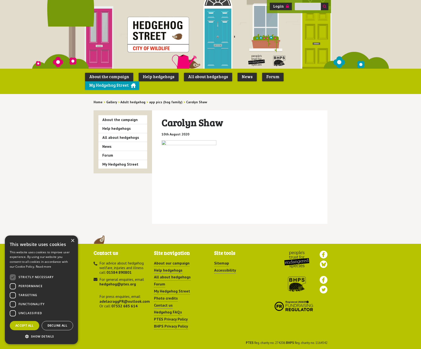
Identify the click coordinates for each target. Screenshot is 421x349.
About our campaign (172, 263)
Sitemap (221, 263)
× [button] (72, 241)
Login (278, 6)
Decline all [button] (57, 325)
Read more (43, 266)
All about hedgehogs (208, 76)
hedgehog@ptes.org (117, 284)
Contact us (163, 305)
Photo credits (166, 298)
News (247, 76)
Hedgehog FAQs (168, 312)
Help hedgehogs (158, 76)
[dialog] (41, 290)
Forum (272, 76)
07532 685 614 (124, 305)
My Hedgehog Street (109, 85)
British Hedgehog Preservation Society (279, 60)
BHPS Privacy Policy (171, 326)
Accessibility (225, 270)
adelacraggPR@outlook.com (124, 301)
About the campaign (109, 76)
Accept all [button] (24, 325)
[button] (41, 336)
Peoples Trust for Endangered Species (256, 60)
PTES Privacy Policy (171, 319)
